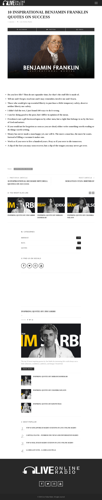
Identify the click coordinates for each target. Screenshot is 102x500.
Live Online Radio (26, 22)
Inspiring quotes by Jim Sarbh (21, 215)
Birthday (50, 238)
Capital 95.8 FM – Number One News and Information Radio (52, 435)
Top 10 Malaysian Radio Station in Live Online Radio (49, 443)
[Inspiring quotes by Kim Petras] (26, 407)
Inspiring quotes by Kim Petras (47, 404)
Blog (50, 243)
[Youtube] (41, 265)
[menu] (96, 2)
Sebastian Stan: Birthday (79, 181)
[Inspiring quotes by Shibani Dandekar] (51, 205)
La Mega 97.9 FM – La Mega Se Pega (41, 450)
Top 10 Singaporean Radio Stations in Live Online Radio (51, 428)
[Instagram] (35, 265)
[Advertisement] (51, 159)
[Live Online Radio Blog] (13, 3)
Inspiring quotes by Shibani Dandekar (50, 376)
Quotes (11, 22)
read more (27, 368)
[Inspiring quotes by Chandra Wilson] (81, 205)
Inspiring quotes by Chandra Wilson (49, 390)
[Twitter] (29, 265)
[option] (21, 207)
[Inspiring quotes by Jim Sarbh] (21, 205)
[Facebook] (23, 265)
